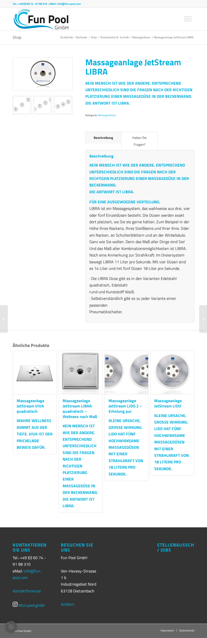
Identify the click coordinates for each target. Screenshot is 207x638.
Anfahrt (67, 604)
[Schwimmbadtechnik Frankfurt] (41, 19)
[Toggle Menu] (188, 18)
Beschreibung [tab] (103, 137)
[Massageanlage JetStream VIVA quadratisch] (203, 319)
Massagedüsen (107, 115)
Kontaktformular (27, 591)
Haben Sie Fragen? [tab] (139, 141)
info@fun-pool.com (69, 4)
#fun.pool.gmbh (31, 605)
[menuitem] (167, 630)
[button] (11, 627)
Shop (17, 37)
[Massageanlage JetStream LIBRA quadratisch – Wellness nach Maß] (4, 319)
